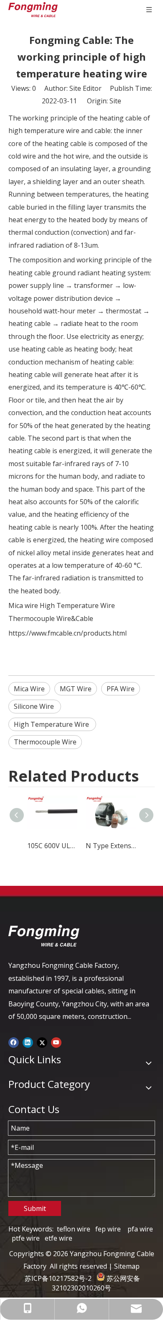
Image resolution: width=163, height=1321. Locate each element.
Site (115, 100)
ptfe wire (26, 1238)
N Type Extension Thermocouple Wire (111, 845)
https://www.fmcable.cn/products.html (67, 633)
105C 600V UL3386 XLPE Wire (52, 845)
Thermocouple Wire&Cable (50, 618)
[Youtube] (56, 1041)
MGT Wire (76, 688)
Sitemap (127, 1266)
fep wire (108, 1229)
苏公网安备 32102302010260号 (96, 1283)
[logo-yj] (43, 936)
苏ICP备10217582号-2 (58, 1278)
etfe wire (58, 1238)
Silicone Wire (35, 706)
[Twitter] (42, 1041)
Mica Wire (29, 688)
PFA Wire (121, 688)
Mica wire (23, 605)
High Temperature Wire (77, 605)
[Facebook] (13, 1041)
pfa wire (140, 1229)
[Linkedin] (28, 1041)
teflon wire (73, 1229)
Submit (35, 1208)
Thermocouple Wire (45, 741)
